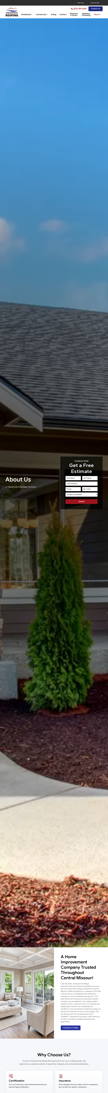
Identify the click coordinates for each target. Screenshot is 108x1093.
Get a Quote (95, 3)
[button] (27, 14)
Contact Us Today (70, 1028)
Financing (80, 3)
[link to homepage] (11, 12)
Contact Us (95, 9)
